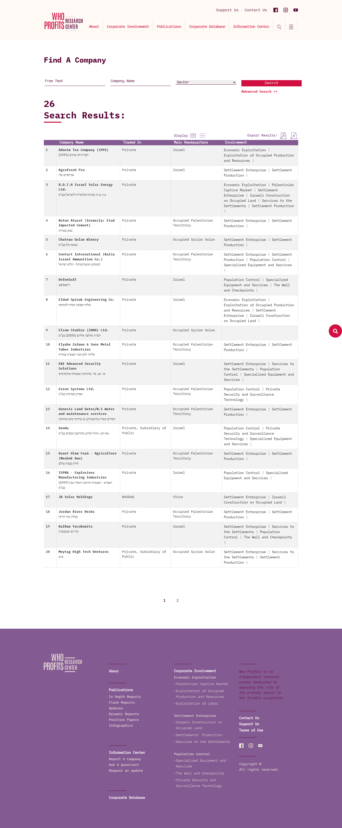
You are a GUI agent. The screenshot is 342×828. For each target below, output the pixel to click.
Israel (179, 150)
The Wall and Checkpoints (268, 537)
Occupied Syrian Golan (194, 239)
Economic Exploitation (245, 150)
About (94, 27)
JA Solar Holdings (76, 497)
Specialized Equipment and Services (258, 265)
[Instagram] (286, 10)
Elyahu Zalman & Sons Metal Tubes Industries (85, 349)
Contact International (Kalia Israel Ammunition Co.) (87, 259)
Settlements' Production (199, 735)
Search (271, 83)
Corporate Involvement (128, 27)
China (178, 497)
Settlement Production (273, 206)
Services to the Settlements (203, 742)
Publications (169, 27)
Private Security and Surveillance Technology (252, 395)
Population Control (268, 260)
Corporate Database (207, 27)
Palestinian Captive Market (202, 684)
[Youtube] (296, 10)
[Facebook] (276, 10)
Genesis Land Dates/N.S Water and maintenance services (87, 414)
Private (129, 150)
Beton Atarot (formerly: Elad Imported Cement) (87, 225)
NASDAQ (128, 497)
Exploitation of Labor (197, 703)
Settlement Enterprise (245, 170)
